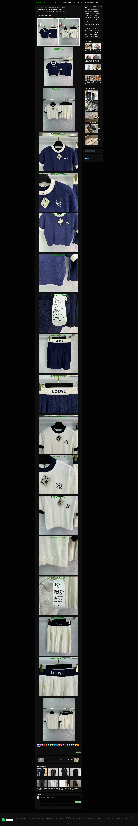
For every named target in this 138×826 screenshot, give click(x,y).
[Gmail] (61, 745)
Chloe (91, 17)
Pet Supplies (87, 818)
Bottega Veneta (91, 13)
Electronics (35, 818)
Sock (97, 818)
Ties (102, 818)
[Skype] (70, 745)
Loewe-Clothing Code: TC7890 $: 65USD (75, 789)
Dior (97, 20)
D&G (95, 20)
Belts (12, 818)
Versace (87, 36)
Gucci (92, 24)
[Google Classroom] (74, 745)
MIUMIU (86, 30)
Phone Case (91, 818)
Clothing (55, 7)
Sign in (101, 6)
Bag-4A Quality (65, 815)
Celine (95, 15)
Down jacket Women (30, 818)
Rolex (86, 34)
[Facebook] (38, 745)
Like (81, 2)
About (96, 2)
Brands (69, 2)
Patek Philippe (92, 32)
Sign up (98, 6)
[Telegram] (55, 745)
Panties (73, 818)
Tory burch (89, 34)
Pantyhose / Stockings (77, 818)
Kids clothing (61, 818)
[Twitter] (42, 745)
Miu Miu (96, 28)
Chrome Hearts (87, 19)
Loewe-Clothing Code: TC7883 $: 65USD (53, 777)
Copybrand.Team (51, 11)
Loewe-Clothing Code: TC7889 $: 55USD (64, 789)
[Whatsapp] (51, 745)
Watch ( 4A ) (76, 815)
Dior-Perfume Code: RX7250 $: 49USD (92, 97)
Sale (74, 2)
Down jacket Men (23, 818)
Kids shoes (65, 818)
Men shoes (69, 818)
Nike (99, 30)
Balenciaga (93, 11)
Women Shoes (127, 818)
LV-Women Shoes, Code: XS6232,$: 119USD (92, 120)
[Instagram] (40, 745)
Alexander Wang (87, 11)
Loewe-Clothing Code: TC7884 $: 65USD (64, 777)
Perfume (83, 818)
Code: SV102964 (92, 142)
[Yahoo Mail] (63, 745)
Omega (86, 32)
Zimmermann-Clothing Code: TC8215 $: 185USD (89, 72)
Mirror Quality (63, 2)
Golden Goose (87, 24)
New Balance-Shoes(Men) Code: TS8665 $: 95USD (89, 61)
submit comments (78, 802)
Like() (78, 752)
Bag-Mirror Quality (8, 818)
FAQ (78, 2)
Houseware (49, 818)
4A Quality (55, 2)
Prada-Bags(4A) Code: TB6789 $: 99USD (88, 50)
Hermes (97, 24)
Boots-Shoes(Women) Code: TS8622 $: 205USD (89, 82)
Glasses (39, 818)
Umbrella (109, 818)
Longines (94, 26)
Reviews (87, 2)
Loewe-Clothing (59, 7)
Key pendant (56, 818)
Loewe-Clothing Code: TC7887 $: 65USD (42, 789)
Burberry (87, 15)
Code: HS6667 (92, 108)
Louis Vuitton (89, 28)
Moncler (90, 30)
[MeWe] (48, 745)
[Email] (53, 745)
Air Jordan (90, 9)
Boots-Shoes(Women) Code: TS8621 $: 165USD (97, 82)
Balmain (97, 11)
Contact (92, 2)
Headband (45, 818)
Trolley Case (105, 818)
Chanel (87, 17)
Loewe (39, 746)
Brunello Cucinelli (97, 13)
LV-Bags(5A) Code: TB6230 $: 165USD (97, 61)
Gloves (42, 818)
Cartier (91, 15)
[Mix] (59, 745)
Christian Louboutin (96, 17)
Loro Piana (98, 26)
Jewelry (53, 818)
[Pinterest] (44, 745)
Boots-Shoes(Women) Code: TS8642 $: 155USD (97, 72)
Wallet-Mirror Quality (115, 818)
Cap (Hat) (15, 818)
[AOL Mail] (65, 745)
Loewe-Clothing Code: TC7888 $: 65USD (53, 789)
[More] (78, 745)
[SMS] (67, 745)
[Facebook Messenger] (72, 745)
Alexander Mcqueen (95, 9)
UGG (92, 34)
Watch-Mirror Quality (121, 818)
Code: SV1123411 (92, 131)
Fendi (86, 22)
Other (88, 32)
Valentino (96, 34)
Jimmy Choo (86, 26)
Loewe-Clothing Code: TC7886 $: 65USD (75, 777)
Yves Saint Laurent (93, 36)
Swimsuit (99, 818)
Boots (86, 13)
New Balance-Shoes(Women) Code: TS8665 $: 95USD (97, 50)
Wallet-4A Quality (70, 815)
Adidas (86, 9)
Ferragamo (90, 21)
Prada (96, 32)
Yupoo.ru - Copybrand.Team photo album (47, 7)
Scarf (94, 818)
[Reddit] (46, 745)
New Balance (95, 30)
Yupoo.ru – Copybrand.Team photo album (70, 823)
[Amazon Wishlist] (76, 745)
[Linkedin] (57, 745)
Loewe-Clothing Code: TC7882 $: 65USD (42, 777)
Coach (92, 19)
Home (50, 2)
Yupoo (87, 150)
